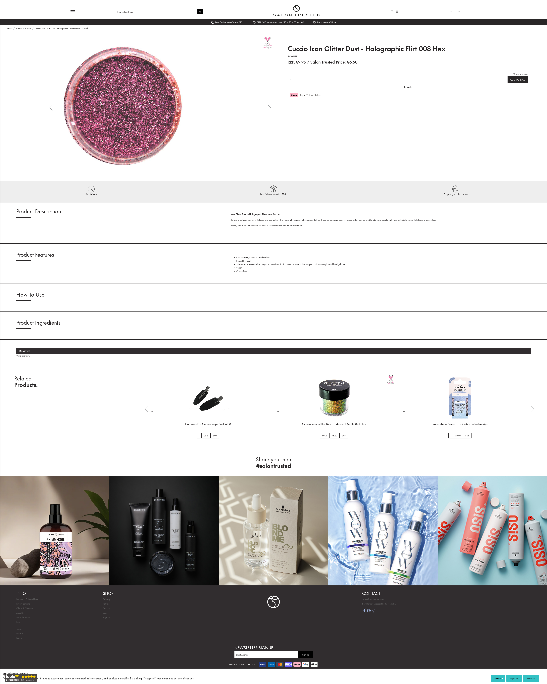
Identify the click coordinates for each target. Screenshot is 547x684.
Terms (19, 628)
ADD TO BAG (518, 79)
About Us (20, 612)
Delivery (106, 599)
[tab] (273, 351)
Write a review (22, 355)
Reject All (514, 678)
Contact (106, 608)
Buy (219, 435)
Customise (497, 678)
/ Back (85, 28)
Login (105, 612)
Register (106, 617)
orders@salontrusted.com (373, 599)
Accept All (531, 678)
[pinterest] (369, 610)
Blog (18, 621)
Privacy (19, 633)
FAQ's (19, 637)
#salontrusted (273, 466)
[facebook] (364, 610)
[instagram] (373, 610)
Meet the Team (23, 617)
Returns (106, 603)
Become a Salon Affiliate (27, 599)
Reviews (24, 351)
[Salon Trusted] (296, 10)
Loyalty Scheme (23, 603)
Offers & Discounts (24, 608)
